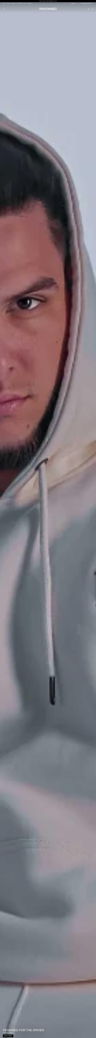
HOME (4, 3)
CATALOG (8, 3)
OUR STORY (13, 3)
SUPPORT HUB (19, 3)
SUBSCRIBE (29, 3)
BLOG (25, 3)
